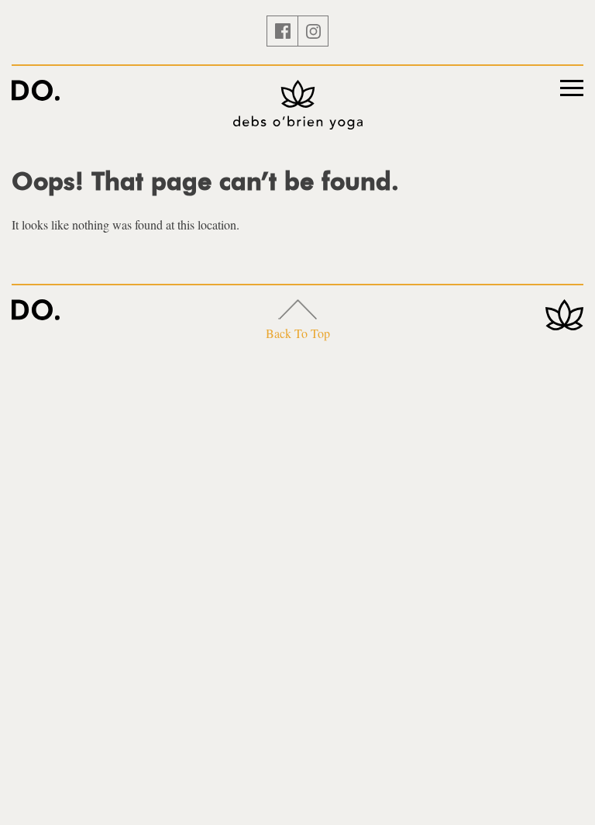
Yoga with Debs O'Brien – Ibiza (36, 90)
